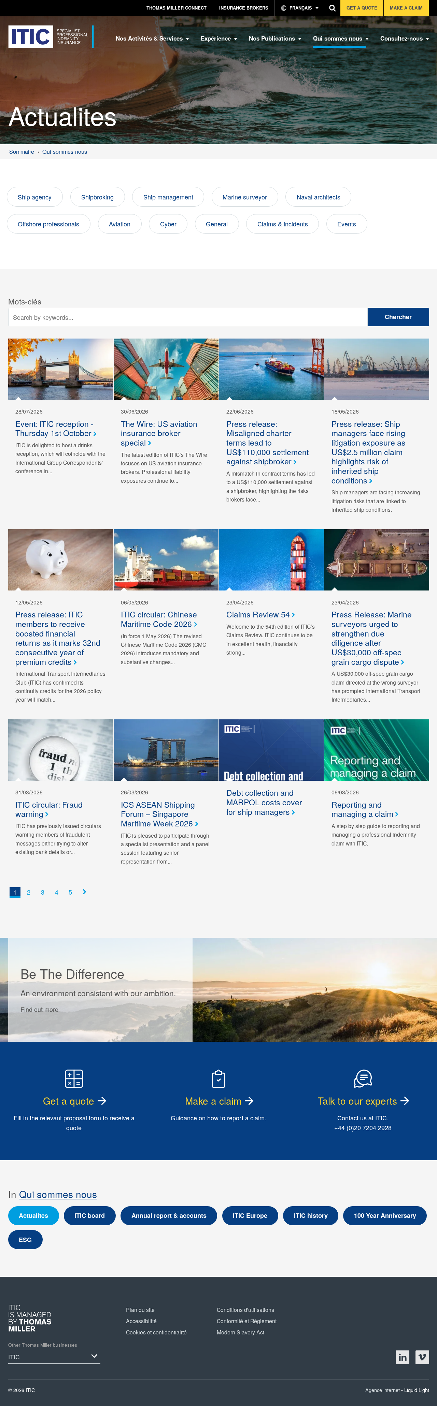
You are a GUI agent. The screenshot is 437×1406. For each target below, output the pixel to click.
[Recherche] (332, 8)
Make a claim (213, 1100)
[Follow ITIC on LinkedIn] (402, 1357)
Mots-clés (24, 301)
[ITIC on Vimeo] (422, 1357)
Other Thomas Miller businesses (42, 1345)
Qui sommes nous (58, 1194)
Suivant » (86, 898)
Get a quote (68, 1100)
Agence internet (383, 1389)
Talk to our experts (357, 1100)
